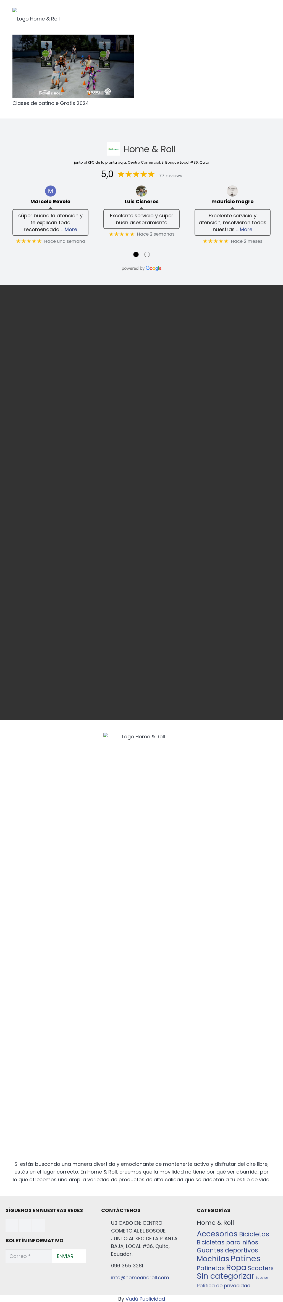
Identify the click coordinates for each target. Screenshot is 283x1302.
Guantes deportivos (227, 1250)
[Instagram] (25, 1225)
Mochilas (213, 1259)
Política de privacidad (223, 1285)
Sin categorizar (225, 1276)
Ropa (236, 1267)
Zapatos (262, 1278)
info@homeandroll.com (140, 1277)
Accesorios (217, 1233)
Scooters (261, 1268)
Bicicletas (254, 1234)
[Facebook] (12, 1225)
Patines (246, 1258)
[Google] (38, 1225)
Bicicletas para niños (227, 1242)
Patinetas (211, 1268)
